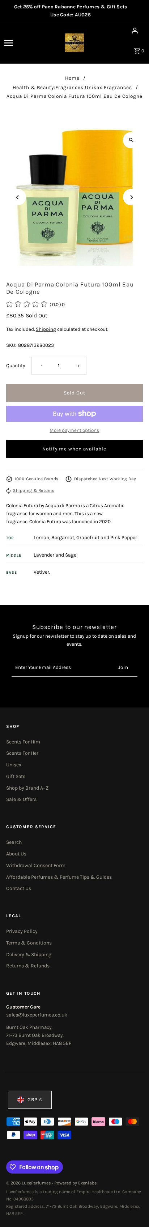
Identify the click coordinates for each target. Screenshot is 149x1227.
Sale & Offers (21, 799)
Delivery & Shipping (28, 954)
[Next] (131, 197)
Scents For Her (22, 753)
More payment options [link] (74, 430)
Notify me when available (74, 449)
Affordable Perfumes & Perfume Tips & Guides (59, 877)
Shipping (46, 329)
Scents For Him (23, 742)
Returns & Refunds (28, 966)
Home (72, 78)
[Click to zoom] (131, 140)
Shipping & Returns (33, 490)
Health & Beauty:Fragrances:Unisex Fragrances (72, 87)
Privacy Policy (22, 931)
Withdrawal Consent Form (35, 865)
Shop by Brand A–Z (27, 788)
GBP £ (34, 1099)
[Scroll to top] (133, 1208)
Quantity (15, 365)
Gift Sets (15, 776)
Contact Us (18, 888)
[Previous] (18, 197)
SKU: (11, 345)
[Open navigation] (18, 43)
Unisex (13, 765)
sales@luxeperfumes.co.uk (36, 1015)
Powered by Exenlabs (75, 1183)
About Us (16, 854)
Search (14, 842)
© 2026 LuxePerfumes (29, 1183)
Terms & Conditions (29, 943)
